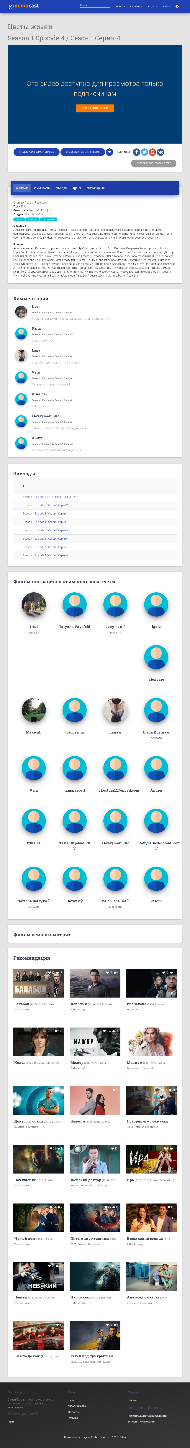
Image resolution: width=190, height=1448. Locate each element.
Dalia (36, 328)
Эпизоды (61, 188)
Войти (166, 6)
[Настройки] (177, 6)
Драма (19, 219)
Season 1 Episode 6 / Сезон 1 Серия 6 (52, 378)
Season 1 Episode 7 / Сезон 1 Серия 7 (52, 334)
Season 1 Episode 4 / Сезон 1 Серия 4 (52, 444)
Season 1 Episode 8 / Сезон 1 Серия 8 (52, 312)
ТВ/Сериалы (48, 219)
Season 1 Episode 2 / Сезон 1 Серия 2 (45, 505)
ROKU (11, 1422)
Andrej (38, 438)
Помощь (73, 1418)
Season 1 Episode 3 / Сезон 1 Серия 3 (45, 513)
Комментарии (42, 188)
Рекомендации (96, 188)
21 (77, 188)
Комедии (32, 219)
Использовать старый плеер (154, 163)
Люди (151, 6)
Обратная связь (77, 1406)
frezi (36, 306)
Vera (36, 372)
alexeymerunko (45, 416)
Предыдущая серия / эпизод (36, 152)
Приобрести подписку (95, 108)
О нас (71, 1400)
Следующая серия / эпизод (82, 152)
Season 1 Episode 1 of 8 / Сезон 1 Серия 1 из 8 (50, 496)
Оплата (132, 1400)
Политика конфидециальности (147, 1416)
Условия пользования (141, 1421)
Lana (36, 350)
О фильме (22, 188)
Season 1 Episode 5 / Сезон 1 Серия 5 (45, 530)
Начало (120, 6)
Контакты (73, 1412)
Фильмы (135, 6)
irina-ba (38, 394)
